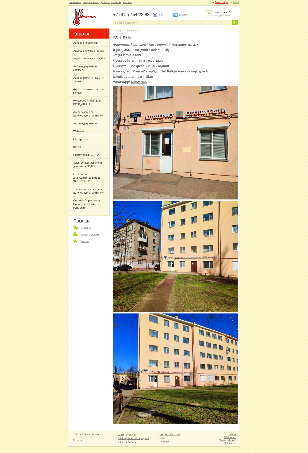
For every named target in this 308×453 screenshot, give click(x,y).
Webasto (78, 131)
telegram (183, 14)
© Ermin (77, 440)
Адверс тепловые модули (89, 58)
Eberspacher (80, 139)
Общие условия (91, 2)
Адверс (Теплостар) (85, 42)
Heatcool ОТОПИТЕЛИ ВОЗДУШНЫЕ (87, 102)
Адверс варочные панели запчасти (88, 91)
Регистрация (221, 2)
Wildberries (230, 437)
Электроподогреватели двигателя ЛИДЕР (87, 164)
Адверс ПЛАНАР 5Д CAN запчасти (88, 79)
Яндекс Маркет (227, 440)
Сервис (85, 241)
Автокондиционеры (85, 123)
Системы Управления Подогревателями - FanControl (86, 204)
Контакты (127, 2)
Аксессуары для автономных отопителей (88, 113)
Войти (236, 2)
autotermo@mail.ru (138, 77)
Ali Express (230, 443)
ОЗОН (232, 434)
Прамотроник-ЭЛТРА (86, 154)
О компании (75, 2)
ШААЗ (77, 146)
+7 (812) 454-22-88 (170, 434)
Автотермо (118, 30)
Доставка (105, 2)
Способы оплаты (90, 234)
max (161, 14)
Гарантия (116, 2)
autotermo (139, 82)
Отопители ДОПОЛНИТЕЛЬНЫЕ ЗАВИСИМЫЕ (86, 178)
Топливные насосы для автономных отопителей (88, 191)
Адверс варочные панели (88, 50)
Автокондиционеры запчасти (85, 68)
